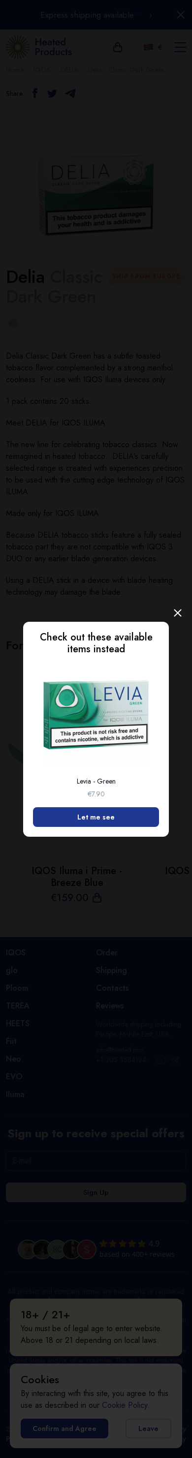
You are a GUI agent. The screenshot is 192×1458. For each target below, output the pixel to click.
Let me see (96, 817)
